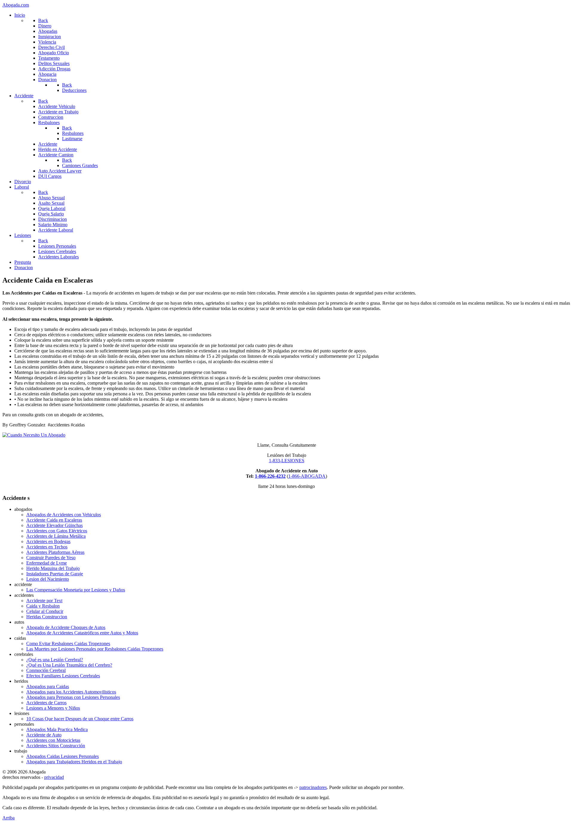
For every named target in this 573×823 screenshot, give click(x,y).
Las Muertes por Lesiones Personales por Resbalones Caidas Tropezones (94, 648)
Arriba (8, 817)
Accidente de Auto (43, 734)
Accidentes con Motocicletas (53, 740)
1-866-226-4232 (270, 476)
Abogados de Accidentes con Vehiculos (63, 514)
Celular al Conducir (44, 611)
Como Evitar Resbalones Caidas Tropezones (68, 643)
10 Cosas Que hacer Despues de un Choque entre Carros (79, 718)
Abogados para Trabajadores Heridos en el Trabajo (74, 761)
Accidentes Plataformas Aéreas (55, 552)
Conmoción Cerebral (46, 670)
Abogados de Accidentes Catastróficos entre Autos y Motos (82, 632)
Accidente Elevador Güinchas (54, 525)
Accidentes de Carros (46, 702)
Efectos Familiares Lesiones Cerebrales (63, 675)
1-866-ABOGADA (307, 476)
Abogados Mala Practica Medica (57, 729)
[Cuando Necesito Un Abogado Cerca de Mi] (33, 434)
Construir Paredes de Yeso (51, 557)
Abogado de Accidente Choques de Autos (65, 627)
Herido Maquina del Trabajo (53, 568)
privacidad (54, 777)
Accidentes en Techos (46, 546)
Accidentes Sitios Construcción (55, 745)
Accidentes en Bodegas (48, 541)
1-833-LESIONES (286, 460)
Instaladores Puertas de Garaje (54, 573)
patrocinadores (313, 787)
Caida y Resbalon (43, 605)
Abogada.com (15, 4)
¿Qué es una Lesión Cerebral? (54, 659)
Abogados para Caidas (47, 686)
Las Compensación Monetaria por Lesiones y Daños (75, 589)
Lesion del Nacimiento (47, 579)
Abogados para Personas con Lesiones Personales (73, 697)
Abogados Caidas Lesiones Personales (62, 756)
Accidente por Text (44, 600)
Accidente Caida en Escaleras (54, 520)
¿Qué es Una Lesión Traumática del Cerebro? (69, 665)
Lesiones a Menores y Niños (53, 708)
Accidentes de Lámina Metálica (56, 536)
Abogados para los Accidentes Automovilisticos (71, 691)
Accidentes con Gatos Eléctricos (56, 530)
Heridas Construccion (46, 616)
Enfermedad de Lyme (46, 562)
